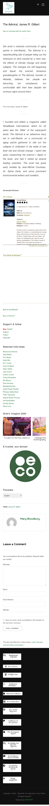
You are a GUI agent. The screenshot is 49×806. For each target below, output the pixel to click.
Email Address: (8, 599)
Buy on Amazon (8, 316)
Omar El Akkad (8, 366)
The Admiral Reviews (12, 255)
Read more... (7, 406)
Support (6, 332)
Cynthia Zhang (8, 403)
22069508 (26, 215)
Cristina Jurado (8, 374)
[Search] (38, 4)
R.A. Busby (7, 357)
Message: (6, 564)
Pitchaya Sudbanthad (10, 392)
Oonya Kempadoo (9, 377)
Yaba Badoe (7, 354)
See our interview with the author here (16, 31)
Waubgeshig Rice (9, 386)
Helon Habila (7, 369)
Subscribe (6, 337)
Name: (5, 589)
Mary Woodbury (30, 518)
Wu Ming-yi (7, 380)
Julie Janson (7, 372)
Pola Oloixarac (8, 383)
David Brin (6, 360)
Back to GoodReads (10, 309)
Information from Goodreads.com (38, 246)
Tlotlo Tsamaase (9, 395)
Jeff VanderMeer (9, 400)
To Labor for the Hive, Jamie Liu (17, 438)
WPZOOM (28, 800)
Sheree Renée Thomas (11, 397)
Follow (5, 335)
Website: (6, 610)
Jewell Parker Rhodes (11, 389)
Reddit (9, 329)
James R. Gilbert (21, 221)
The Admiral (7, 197)
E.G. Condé (7, 363)
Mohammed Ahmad (10, 351)
